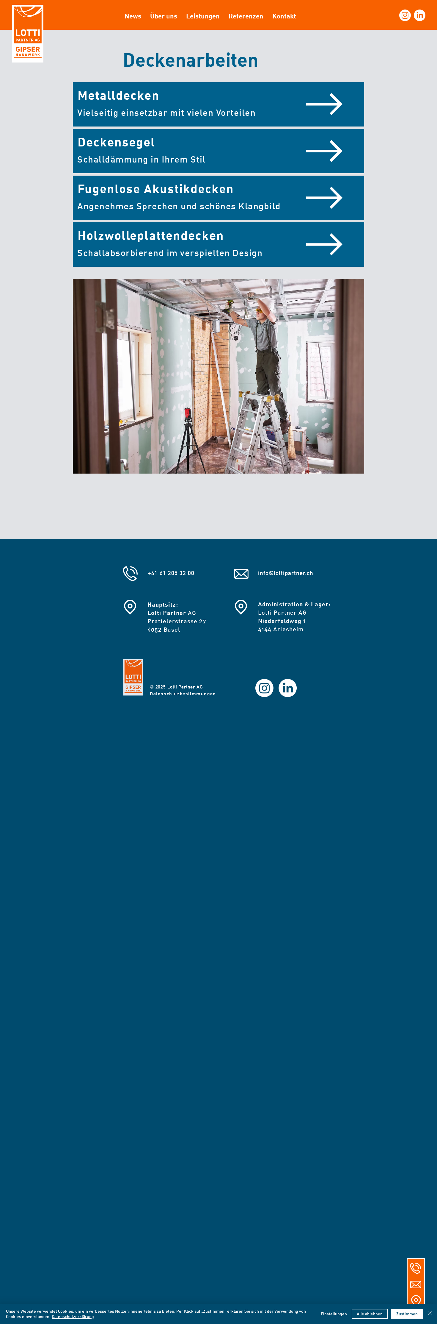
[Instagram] (405, 15)
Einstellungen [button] (334, 1313)
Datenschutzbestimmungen (183, 694)
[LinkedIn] (419, 15)
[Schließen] (429, 1314)
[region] (218, 104)
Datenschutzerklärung (73, 1316)
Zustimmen (407, 1313)
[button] (324, 104)
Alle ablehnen (370, 1313)
